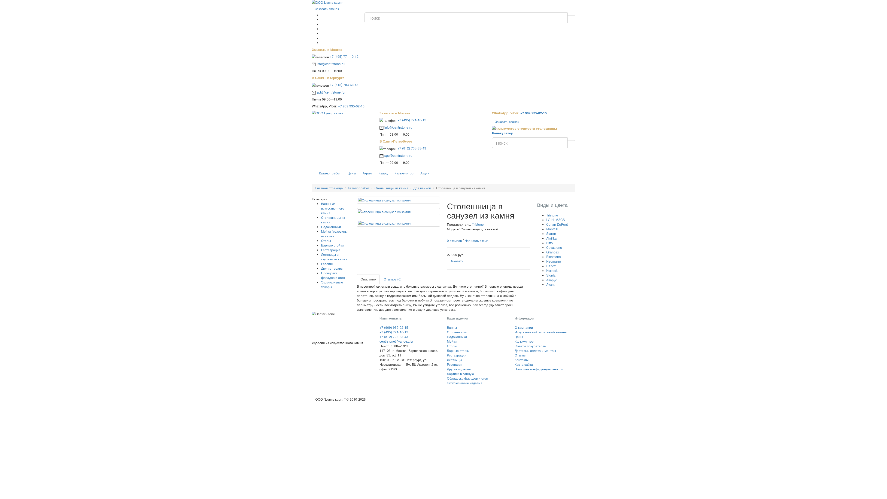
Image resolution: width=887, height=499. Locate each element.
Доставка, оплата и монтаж (341, 28)
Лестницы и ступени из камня (334, 256)
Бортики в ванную (460, 373)
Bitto (549, 242)
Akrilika (551, 238)
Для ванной (422, 188)
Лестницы (454, 359)
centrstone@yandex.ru (396, 341)
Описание (368, 279)
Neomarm (553, 261)
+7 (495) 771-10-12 (344, 56)
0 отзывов (454, 240)
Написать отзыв (476, 240)
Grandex (552, 252)
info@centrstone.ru (331, 63)
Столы (326, 240)
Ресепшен (454, 364)
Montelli (552, 229)
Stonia (551, 275)
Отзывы (327, 38)
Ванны (452, 327)
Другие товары (332, 268)
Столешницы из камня (391, 188)
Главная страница (329, 188)
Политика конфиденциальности (539, 369)
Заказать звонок (327, 8)
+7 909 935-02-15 (351, 106)
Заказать (456, 261)
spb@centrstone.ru (331, 92)
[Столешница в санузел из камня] (398, 200)
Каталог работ (329, 173)
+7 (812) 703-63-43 (344, 84)
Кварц (383, 173)
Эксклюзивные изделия (464, 382)
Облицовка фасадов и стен (333, 275)
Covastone (554, 247)
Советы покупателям (337, 24)
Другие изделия (459, 369)
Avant (550, 284)
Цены (351, 173)
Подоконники (331, 226)
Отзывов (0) (392, 279)
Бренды (327, 33)
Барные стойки (332, 245)
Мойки (452, 341)
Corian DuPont (557, 224)
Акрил (367, 173)
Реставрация (330, 249)
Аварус (551, 279)
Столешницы (457, 332)
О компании (330, 19)
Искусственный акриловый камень (541, 332)
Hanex (551, 266)
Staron (551, 233)
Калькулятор (330, 14)
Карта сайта (524, 364)
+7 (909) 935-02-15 (394, 327)
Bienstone (553, 256)
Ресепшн (327, 263)
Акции (424, 173)
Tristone (478, 224)
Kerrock (552, 270)
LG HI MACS (555, 219)
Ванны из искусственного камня (332, 208)
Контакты (328, 42)
